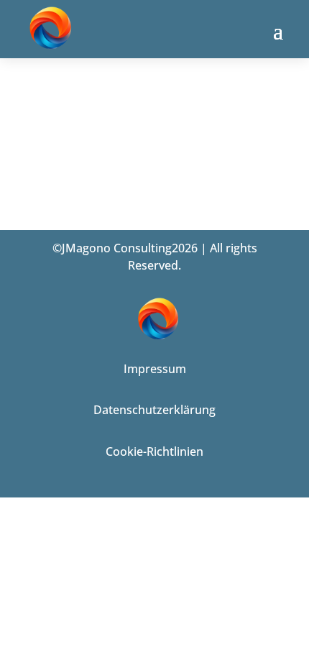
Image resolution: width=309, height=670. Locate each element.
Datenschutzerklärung (154, 410)
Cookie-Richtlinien (154, 451)
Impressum (155, 369)
